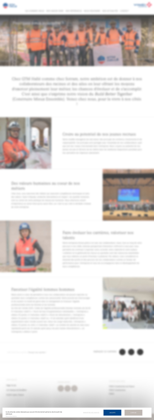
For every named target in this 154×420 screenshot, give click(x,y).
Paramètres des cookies (91, 412)
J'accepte (112, 413)
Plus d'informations (11, 416)
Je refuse (133, 413)
